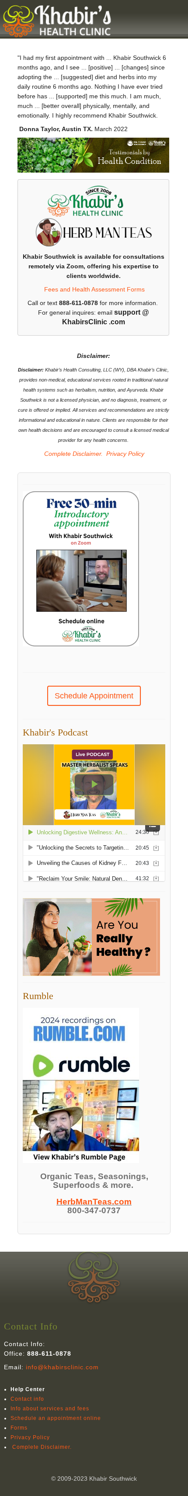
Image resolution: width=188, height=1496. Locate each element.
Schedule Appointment (94, 695)
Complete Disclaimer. (72, 453)
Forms (19, 1428)
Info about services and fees (49, 1409)
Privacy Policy (125, 453)
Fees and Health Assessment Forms (94, 289)
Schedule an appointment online (55, 1418)
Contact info (27, 1399)
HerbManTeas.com (94, 1201)
